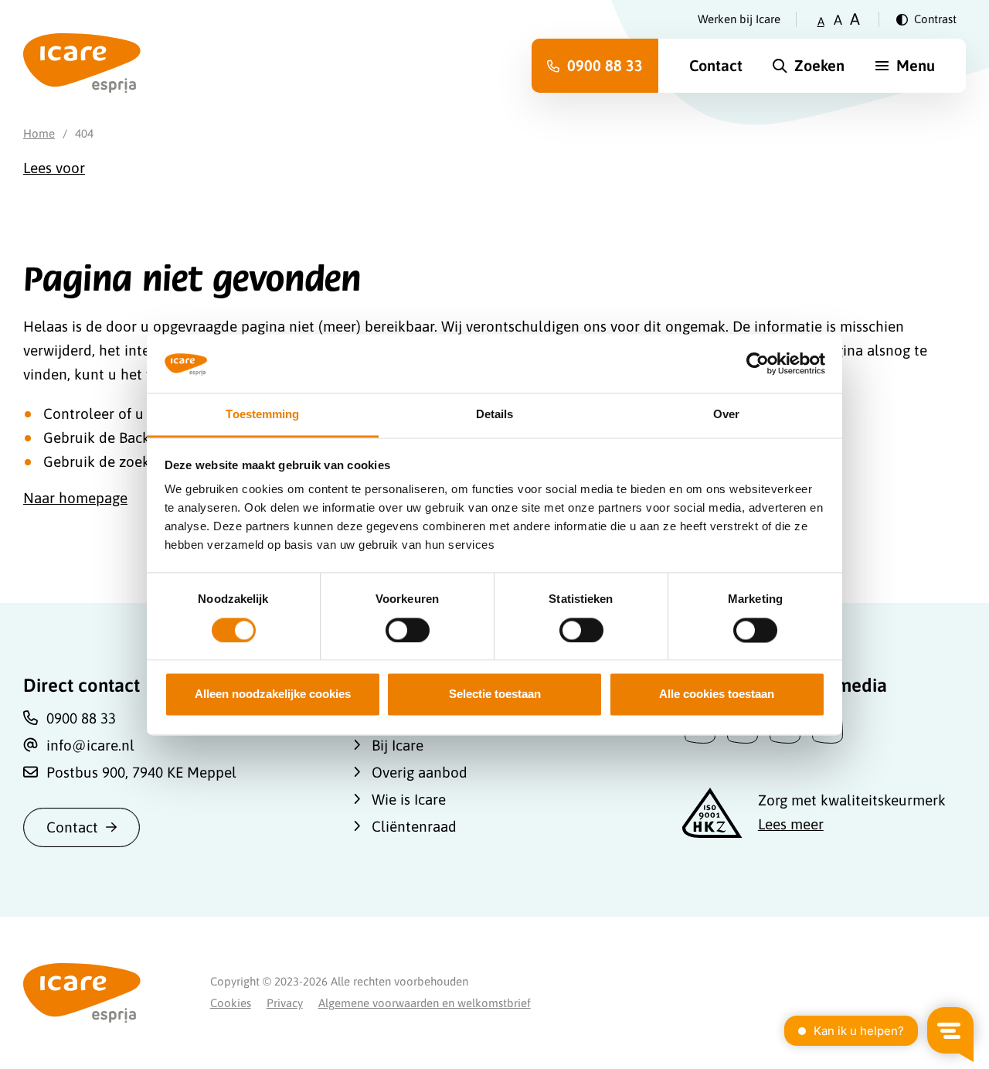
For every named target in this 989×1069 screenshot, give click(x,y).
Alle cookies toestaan (716, 694)
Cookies (230, 1002)
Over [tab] (726, 414)
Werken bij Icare (739, 19)
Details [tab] (495, 414)
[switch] (408, 630)
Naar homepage (75, 497)
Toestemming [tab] (262, 414)
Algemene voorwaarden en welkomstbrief (424, 1002)
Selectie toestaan (495, 694)
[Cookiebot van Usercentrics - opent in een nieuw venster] (757, 363)
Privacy (285, 1002)
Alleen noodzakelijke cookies (273, 694)
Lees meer (791, 823)
